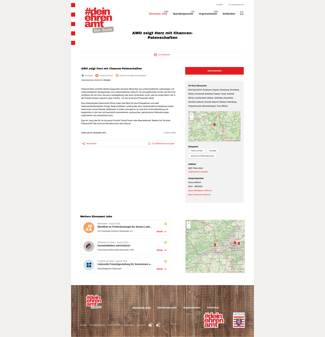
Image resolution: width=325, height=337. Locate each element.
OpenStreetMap (228, 140)
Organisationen (208, 13)
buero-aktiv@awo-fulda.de (200, 190)
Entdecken (229, 13)
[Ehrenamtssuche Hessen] (99, 20)
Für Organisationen (236, 5)
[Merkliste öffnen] (242, 13)
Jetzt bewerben (214, 71)
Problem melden (169, 133)
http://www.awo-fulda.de (199, 194)
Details (125, 227)
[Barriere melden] (151, 326)
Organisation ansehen (198, 172)
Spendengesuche (183, 13)
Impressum (141, 325)
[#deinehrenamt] (214, 320)
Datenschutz (129, 325)
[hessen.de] (239, 320)
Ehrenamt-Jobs (158, 13)
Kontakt (219, 5)
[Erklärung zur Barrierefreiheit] (158, 326)
